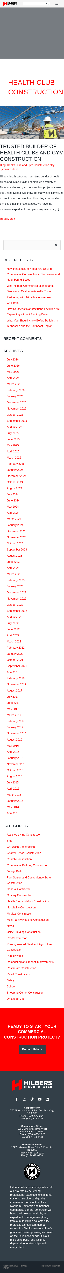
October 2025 (15, 414)
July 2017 (13, 696)
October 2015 (15, 770)
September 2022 (17, 610)
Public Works (15, 955)
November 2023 (16, 537)
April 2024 (13, 512)
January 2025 (15, 469)
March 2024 (14, 518)
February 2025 (16, 463)
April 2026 (13, 377)
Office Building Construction (24, 932)
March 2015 (14, 794)
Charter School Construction (24, 853)
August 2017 (14, 690)
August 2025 (14, 427)
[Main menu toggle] (57, 3)
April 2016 (13, 751)
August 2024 (14, 488)
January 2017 (15, 727)
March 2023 (14, 574)
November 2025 (16, 408)
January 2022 (15, 653)
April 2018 (13, 672)
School (11, 986)
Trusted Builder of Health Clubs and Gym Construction (31, 153)
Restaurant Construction (21, 968)
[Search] (47, 3)
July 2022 (13, 623)
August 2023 (14, 555)
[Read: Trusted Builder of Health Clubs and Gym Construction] (32, 122)
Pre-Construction (17, 938)
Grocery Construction (19, 895)
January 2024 (15, 525)
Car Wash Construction (21, 846)
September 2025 (17, 420)
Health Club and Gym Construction (28, 165)
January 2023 (15, 586)
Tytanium (56, 1266)
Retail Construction (18, 974)
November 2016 (16, 733)
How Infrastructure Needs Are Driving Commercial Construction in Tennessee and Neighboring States (33, 274)
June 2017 (13, 702)
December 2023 (16, 531)
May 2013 (13, 807)
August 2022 (14, 617)
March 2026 (14, 384)
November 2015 (16, 764)
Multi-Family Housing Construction (28, 919)
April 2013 (13, 813)
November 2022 (16, 598)
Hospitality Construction (21, 907)
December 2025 (16, 402)
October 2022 (15, 604)
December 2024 (16, 476)
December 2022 (16, 592)
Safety (11, 980)
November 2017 (16, 684)
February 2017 (16, 721)
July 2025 (13, 433)
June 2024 (13, 500)
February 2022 (16, 647)
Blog (3, 165)
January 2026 (15, 396)
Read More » (8, 219)
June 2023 (13, 561)
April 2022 (13, 635)
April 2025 (13, 451)
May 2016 (13, 745)
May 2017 (13, 709)
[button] (32, 1049)
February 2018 (16, 678)
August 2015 (14, 776)
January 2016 (15, 758)
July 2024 (13, 494)
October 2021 (15, 659)
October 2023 (15, 543)
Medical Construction (19, 913)
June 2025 (13, 439)
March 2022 (14, 641)
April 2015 (13, 788)
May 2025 (13, 445)
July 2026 (13, 359)
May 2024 (13, 506)
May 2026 (13, 371)
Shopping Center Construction (25, 992)
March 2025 (14, 457)
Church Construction (19, 859)
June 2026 (13, 365)
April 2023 (13, 568)
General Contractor (18, 889)
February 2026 (16, 390)
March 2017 (14, 715)
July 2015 (13, 782)
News (10, 925)
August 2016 (14, 739)
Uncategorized (16, 998)
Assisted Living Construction (24, 834)
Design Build (15, 871)
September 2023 (17, 549)
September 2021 (17, 666)
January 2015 (15, 800)
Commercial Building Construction (27, 865)
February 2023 (16, 580)
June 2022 (13, 629)
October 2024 (15, 482)
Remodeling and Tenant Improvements (30, 962)
